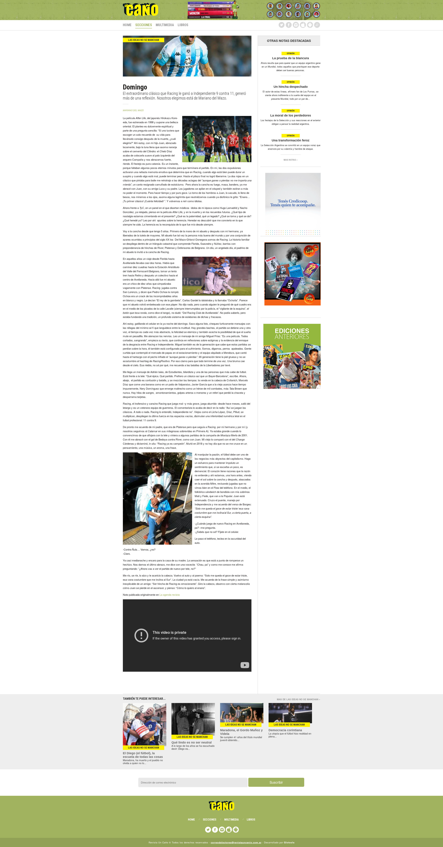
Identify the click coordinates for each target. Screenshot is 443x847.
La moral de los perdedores (290, 115)
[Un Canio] (140, 14)
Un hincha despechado (291, 86)
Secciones (143, 25)
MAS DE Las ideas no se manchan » (298, 699)
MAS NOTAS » (291, 159)
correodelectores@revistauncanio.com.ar (236, 842)
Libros (183, 25)
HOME (127, 25)
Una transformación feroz (290, 140)
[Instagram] (296, 25)
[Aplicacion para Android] (310, 25)
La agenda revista (170, 594)
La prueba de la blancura (290, 58)
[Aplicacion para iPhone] (303, 25)
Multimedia (165, 25)
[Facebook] (289, 25)
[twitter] (282, 25)
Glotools (289, 842)
